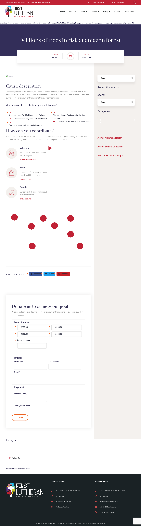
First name (19, 362)
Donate (20, 417)
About (71, 12)
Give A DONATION (26, 199)
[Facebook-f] (128, 2)
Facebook (37, 274)
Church (82, 12)
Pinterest (64, 274)
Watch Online (129, 12)
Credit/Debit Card (22, 406)
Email (17, 372)
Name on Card (20, 394)
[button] (134, 2)
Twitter (51, 274)
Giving (105, 12)
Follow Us (16, 458)
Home (62, 12)
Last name (53, 362)
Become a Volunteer (28, 160)
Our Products (25, 179)
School (94, 12)
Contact (117, 12)
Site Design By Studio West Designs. (93, 523)
